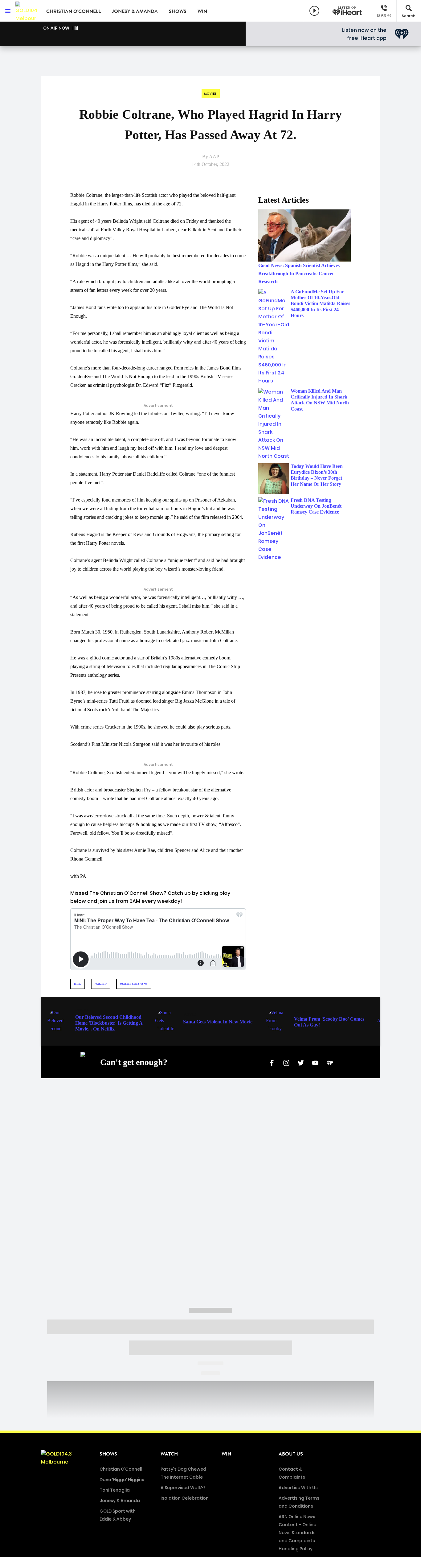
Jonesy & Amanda (135, 11)
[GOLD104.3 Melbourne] (26, 11)
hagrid (101, 983)
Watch (169, 1454)
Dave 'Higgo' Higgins (122, 1479)
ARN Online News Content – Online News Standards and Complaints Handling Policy (297, 1533)
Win (202, 11)
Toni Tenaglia (115, 1490)
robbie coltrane (134, 983)
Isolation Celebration (185, 1498)
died (77, 983)
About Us (291, 1454)
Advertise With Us (298, 1488)
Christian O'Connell (73, 11)
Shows (177, 11)
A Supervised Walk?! (183, 1488)
